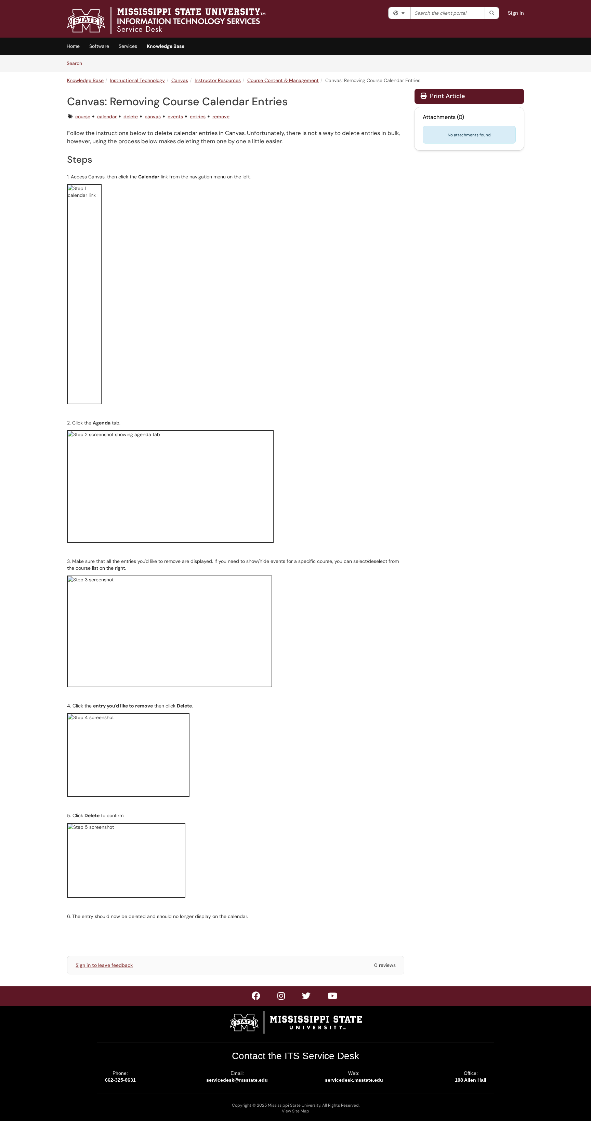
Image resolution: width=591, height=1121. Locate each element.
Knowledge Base (165, 46)
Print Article (446, 96)
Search (77, 63)
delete (130, 116)
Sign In (516, 13)
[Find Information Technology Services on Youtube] (333, 997)
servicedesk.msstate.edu (354, 1080)
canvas (153, 116)
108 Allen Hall (470, 1080)
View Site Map (295, 1111)
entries (198, 116)
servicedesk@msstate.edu (237, 1080)
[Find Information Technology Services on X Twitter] (281, 997)
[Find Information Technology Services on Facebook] (256, 997)
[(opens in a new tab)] (166, 20)
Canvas (179, 80)
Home (73, 46)
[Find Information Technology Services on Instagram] (306, 997)
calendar (107, 116)
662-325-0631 (120, 1080)
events (175, 116)
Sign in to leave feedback (104, 965)
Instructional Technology (137, 80)
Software (99, 46)
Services (128, 46)
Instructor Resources (218, 80)
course (82, 116)
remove (220, 116)
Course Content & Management (283, 80)
